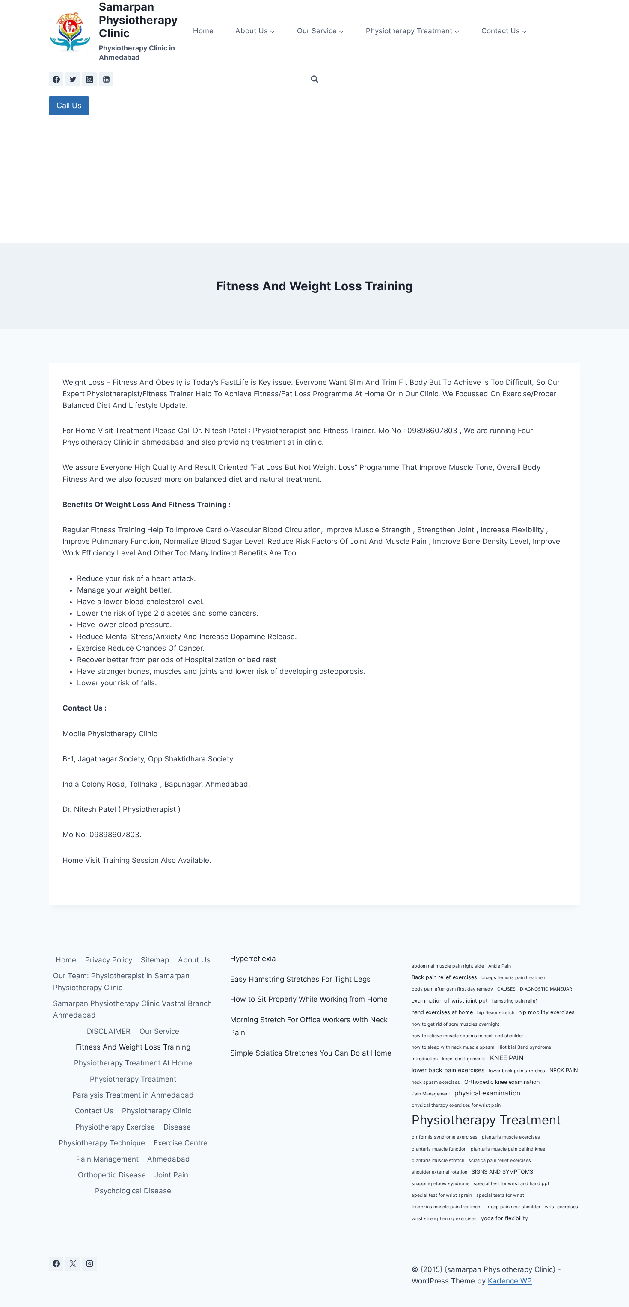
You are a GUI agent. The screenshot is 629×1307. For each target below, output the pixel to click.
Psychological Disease (133, 1190)
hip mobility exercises (547, 1012)
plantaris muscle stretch (438, 1160)
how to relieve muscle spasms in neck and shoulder (467, 1036)
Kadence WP (510, 1281)
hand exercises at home (442, 1012)
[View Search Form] (314, 79)
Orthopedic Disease (112, 1175)
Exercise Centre (181, 1143)
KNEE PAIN (507, 1058)
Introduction (425, 1059)
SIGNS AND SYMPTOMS (502, 1171)
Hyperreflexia (253, 958)
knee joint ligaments (464, 1059)
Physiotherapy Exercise (115, 1127)
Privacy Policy (108, 960)
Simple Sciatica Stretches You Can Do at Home (311, 1053)
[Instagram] (89, 79)
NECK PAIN (563, 1070)
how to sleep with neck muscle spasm (453, 1047)
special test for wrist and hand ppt (511, 1183)
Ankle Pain (499, 966)
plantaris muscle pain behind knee (508, 1149)
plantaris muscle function (439, 1149)
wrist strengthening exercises (444, 1218)
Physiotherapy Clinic (156, 1110)
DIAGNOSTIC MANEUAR (546, 989)
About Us (194, 960)
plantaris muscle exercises (511, 1137)
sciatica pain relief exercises (500, 1160)
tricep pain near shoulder (513, 1207)
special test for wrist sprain (442, 1195)
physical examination (487, 1093)
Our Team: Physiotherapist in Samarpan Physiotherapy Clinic (121, 981)
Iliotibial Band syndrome (524, 1047)
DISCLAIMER (109, 1031)
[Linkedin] (106, 79)
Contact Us (94, 1110)
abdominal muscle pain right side (448, 966)
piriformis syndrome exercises (445, 1137)
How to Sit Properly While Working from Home (309, 999)
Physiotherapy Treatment (133, 1079)
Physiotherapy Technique (102, 1143)
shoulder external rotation (439, 1172)
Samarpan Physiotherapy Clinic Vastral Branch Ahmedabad (132, 1009)
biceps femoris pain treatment (514, 977)
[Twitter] (72, 79)
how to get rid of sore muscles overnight (455, 1024)
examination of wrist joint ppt (450, 1000)
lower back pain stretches (517, 1071)
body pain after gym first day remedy (452, 989)
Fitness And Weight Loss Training (133, 1047)
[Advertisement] (314, 179)
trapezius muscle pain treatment (447, 1207)
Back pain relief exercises (444, 977)
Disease (177, 1127)
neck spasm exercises (436, 1082)
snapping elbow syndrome (440, 1183)
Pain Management (107, 1159)
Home (203, 31)
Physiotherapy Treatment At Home (133, 1063)
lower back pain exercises (448, 1070)
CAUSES (506, 989)
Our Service (159, 1031)
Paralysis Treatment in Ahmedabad (133, 1095)
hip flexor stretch (495, 1012)
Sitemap (155, 960)
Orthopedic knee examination (502, 1082)
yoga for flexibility (504, 1218)
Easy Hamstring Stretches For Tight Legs (300, 979)
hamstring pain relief (514, 1001)
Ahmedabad (168, 1159)
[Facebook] (56, 79)
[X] (72, 1264)
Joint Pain (171, 1175)
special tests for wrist (500, 1195)
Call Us (68, 105)
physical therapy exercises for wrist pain (456, 1105)
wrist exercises (561, 1207)
